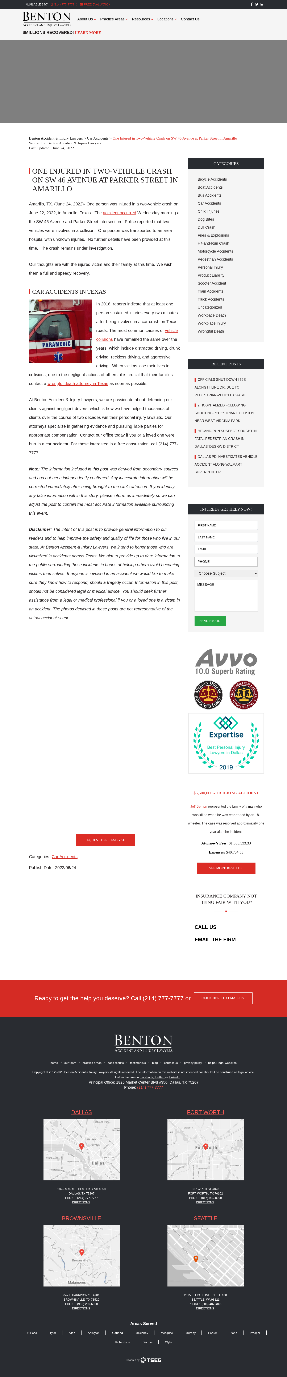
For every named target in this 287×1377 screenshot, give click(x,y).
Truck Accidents (211, 299)
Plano (233, 1332)
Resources (141, 19)
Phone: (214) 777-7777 (81, 1198)
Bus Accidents (209, 195)
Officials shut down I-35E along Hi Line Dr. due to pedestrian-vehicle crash (220, 387)
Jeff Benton (198, 806)
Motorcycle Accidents (215, 251)
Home (54, 1062)
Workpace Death (212, 315)
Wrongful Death (211, 331)
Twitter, (160, 1077)
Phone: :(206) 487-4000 (205, 1304)
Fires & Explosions (213, 235)
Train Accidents (210, 291)
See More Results (225, 868)
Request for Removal (104, 840)
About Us (85, 19)
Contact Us (190, 19)
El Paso (32, 1332)
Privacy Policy (193, 1062)
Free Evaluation (97, 4)
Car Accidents (65, 856)
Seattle (205, 1218)
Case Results (116, 1062)
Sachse (148, 1342)
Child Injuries (209, 211)
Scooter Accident (212, 283)
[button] (226, 163)
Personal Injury (210, 267)
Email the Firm (215, 939)
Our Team (70, 1062)
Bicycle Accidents (212, 179)
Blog (155, 1062)
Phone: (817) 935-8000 (205, 1198)
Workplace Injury (212, 323)
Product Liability (211, 275)
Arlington (94, 1332)
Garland (117, 1332)
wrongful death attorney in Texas (77, 383)
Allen (72, 1332)
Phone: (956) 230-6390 (81, 1304)
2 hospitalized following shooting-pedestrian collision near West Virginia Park (224, 413)
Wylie (168, 1342)
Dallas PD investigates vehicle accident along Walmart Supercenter (226, 464)
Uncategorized (210, 307)
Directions (81, 1202)
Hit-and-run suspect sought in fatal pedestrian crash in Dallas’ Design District (226, 438)
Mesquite (167, 1332)
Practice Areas (112, 19)
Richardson (122, 1342)
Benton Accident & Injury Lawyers (74, 143)
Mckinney (142, 1332)
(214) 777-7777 (64, 4)
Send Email (209, 621)
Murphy (191, 1332)
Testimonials (138, 1062)
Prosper (255, 1332)
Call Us (205, 927)
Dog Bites (206, 219)
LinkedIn (174, 1077)
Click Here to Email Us (222, 998)
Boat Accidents (210, 187)
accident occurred (119, 212)
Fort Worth (205, 1112)
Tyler (53, 1332)
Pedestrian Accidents (215, 259)
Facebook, (147, 1077)
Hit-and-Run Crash (213, 243)
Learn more (88, 33)
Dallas (81, 1112)
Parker (212, 1332)
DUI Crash (206, 227)
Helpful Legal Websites (222, 1062)
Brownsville (81, 1218)
